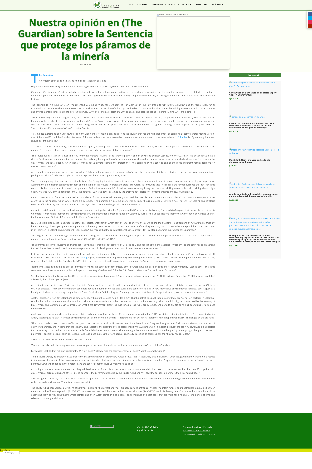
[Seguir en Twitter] (310, 18)
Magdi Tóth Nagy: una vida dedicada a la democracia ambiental (249, 160)
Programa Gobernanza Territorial (196, 431)
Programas (157, 4)
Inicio (131, 4)
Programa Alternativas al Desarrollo (197, 427)
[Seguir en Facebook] (310, 14)
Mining (84, 257)
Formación (201, 4)
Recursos (186, 4)
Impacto (172, 4)
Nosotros (142, 4)
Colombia (182, 137)
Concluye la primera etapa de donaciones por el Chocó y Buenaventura (253, 93)
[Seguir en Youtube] (310, 26)
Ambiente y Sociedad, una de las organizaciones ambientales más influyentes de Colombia (253, 195)
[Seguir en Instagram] (310, 22)
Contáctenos (216, 4)
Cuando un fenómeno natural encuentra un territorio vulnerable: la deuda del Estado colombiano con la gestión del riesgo (251, 125)
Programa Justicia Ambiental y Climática (199, 434)
